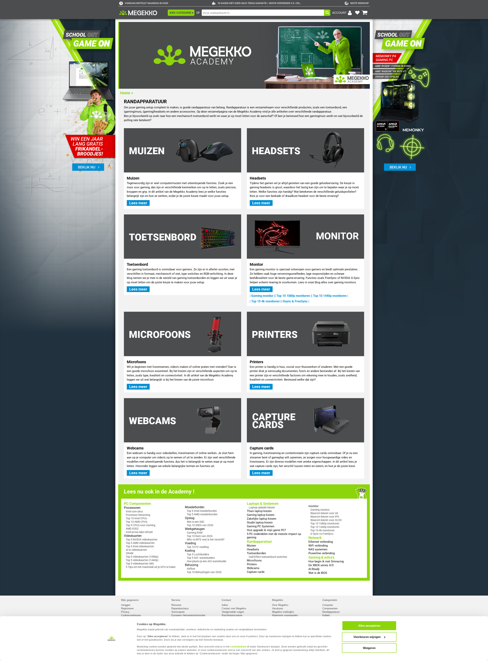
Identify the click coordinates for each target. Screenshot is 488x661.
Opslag (189, 518)
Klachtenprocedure (232, 615)
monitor (313, 506)
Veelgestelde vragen (233, 611)
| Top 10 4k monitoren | (265, 301)
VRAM (129, 553)
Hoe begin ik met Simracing (326, 561)
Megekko (277, 599)
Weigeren (369, 648)
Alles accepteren (369, 625)
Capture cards (256, 572)
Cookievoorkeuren (131, 615)
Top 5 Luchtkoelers (198, 554)
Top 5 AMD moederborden (202, 514)
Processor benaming (138, 514)
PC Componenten (137, 504)
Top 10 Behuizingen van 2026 (204, 572)
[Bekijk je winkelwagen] (364, 13)
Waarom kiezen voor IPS (324, 516)
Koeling (190, 550)
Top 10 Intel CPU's (136, 518)
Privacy (125, 611)
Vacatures (277, 608)
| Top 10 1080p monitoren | (293, 296)
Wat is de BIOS (317, 573)
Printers (252, 564)
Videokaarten (133, 536)
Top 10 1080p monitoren (324, 523)
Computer (327, 605)
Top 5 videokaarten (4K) (140, 563)
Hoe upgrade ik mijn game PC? (266, 530)
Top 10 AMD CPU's (136, 521)
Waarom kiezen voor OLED (326, 520)
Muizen (251, 545)
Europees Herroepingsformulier (188, 615)
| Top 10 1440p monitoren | (329, 296)
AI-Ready (313, 569)
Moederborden (194, 507)
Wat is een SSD (195, 521)
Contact (226, 599)
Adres (225, 605)
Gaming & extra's (321, 557)
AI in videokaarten (136, 549)
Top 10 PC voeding (198, 546)
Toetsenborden (256, 553)
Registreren (127, 608)
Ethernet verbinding (320, 541)
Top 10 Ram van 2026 (200, 536)
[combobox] (263, 13)
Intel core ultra (134, 511)
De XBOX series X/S (321, 565)
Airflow (191, 568)
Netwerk (315, 538)
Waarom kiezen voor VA (324, 513)
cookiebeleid (238, 646)
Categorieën (329, 599)
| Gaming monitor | (262, 296)
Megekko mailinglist (283, 611)
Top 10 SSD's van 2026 (200, 525)
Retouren (176, 605)
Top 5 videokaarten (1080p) (142, 556)
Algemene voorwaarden (285, 615)
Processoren (132, 508)
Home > (126, 93)
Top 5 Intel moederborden (202, 510)
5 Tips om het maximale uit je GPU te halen (151, 566)
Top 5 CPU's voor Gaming (140, 525)
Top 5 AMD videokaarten (140, 542)
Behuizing (191, 565)
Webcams (253, 568)
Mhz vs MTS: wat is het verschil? (206, 539)
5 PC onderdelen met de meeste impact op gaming (274, 535)
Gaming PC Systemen (260, 526)
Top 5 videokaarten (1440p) (142, 560)
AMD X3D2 (132, 528)
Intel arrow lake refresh (139, 532)
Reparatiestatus (180, 608)
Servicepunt (178, 611)
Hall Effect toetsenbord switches (268, 556)
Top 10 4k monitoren (322, 530)
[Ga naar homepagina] (142, 12)
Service (175, 599)
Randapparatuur (259, 541)
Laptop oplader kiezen (262, 507)
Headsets (253, 549)
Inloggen (125, 605)
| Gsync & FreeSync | (295, 301)
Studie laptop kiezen (260, 522)
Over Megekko (280, 605)
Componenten (330, 608)
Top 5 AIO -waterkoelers (201, 557)
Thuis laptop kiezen (259, 511)
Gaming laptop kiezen (260, 515)
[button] (181, 13)
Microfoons (254, 560)
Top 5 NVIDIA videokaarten (141, 539)
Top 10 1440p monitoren (324, 526)
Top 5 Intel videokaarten (140, 546)
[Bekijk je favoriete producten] (357, 13)
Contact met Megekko (234, 608)
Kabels (326, 615)
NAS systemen (317, 549)
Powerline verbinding (321, 553)
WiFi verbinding (318, 545)
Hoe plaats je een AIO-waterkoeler (206, 561)
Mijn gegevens (130, 599)
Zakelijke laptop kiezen (261, 518)
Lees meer (138, 203)
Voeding (190, 543)
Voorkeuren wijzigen (367, 636)
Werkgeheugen (195, 529)
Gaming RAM (194, 532)
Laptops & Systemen (263, 504)
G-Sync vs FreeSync (321, 533)
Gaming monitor (320, 509)
